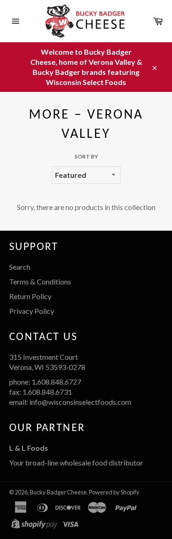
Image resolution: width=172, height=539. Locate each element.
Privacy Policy (31, 310)
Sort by (86, 156)
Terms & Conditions (40, 281)
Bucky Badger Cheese (58, 492)
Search (19, 266)
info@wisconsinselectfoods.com (80, 401)
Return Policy (30, 296)
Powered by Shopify (114, 492)
